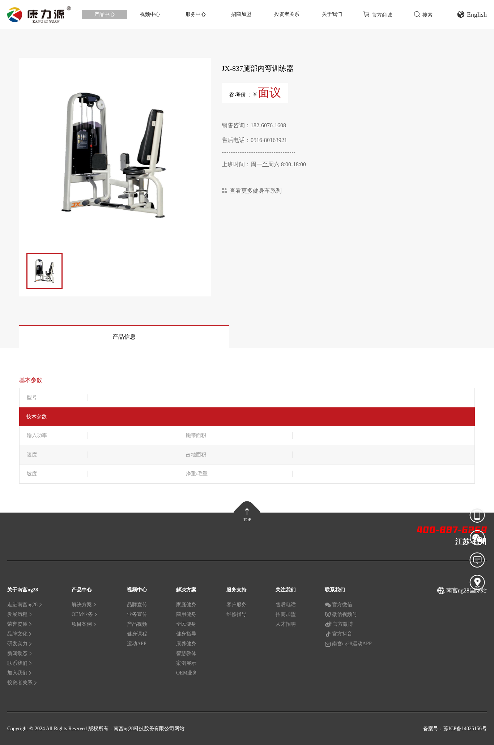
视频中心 (150, 14)
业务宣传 (137, 614)
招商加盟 (241, 14)
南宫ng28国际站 (466, 590)
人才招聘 (286, 624)
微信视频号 (344, 614)
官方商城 (382, 15)
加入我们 (17, 673)
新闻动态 (17, 653)
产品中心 (104, 14)
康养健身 (186, 643)
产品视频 (137, 624)
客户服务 (236, 604)
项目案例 (82, 624)
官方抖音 (342, 634)
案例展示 (186, 663)
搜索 (427, 15)
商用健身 (186, 614)
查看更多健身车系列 (256, 191)
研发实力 (17, 643)
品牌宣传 (137, 604)
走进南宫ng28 (22, 604)
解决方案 (82, 604)
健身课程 (137, 634)
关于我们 (332, 14)
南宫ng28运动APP (352, 643)
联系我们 (17, 663)
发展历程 (17, 614)
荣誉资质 (17, 624)
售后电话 (286, 604)
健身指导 (186, 634)
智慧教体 (186, 653)
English (477, 14)
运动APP (136, 643)
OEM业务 (82, 614)
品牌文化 (17, 634)
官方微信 (342, 604)
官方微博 (343, 624)
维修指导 (236, 614)
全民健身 (186, 624)
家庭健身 (186, 604)
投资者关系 (286, 14)
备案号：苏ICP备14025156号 (455, 728)
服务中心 (196, 14)
